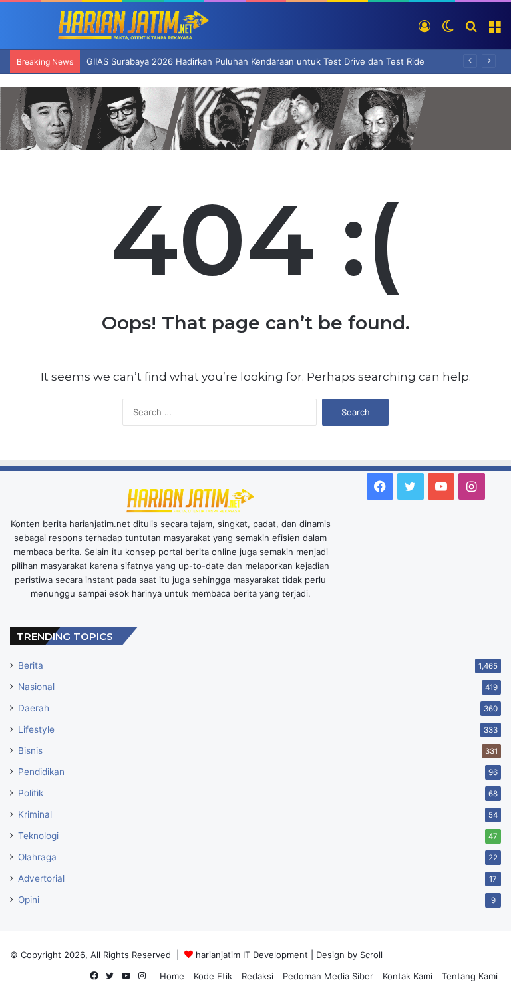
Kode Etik (213, 976)
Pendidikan (41, 771)
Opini (28, 899)
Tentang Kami (470, 976)
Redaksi (257, 976)
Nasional (36, 686)
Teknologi (38, 835)
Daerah (33, 708)
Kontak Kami (407, 976)
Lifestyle (36, 729)
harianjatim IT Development (253, 954)
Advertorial (41, 878)
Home (172, 976)
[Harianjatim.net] (110, 25)
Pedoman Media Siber (328, 976)
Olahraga (37, 857)
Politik (30, 793)
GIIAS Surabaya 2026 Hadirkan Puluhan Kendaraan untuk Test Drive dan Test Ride (255, 61)
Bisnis (30, 750)
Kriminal (35, 814)
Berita (30, 665)
